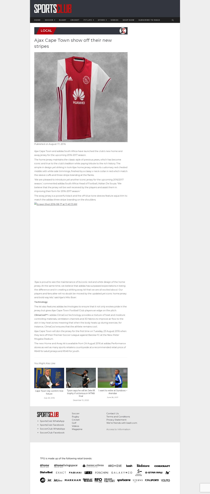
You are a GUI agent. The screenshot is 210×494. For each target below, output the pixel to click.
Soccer (75, 413)
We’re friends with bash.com (121, 423)
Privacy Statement (116, 419)
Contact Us (112, 413)
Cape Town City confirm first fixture (49, 392)
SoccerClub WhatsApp (52, 428)
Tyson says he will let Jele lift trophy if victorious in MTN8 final (81, 393)
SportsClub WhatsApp (52, 421)
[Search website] (173, 20)
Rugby (75, 416)
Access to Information (118, 429)
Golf (74, 423)
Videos (75, 426)
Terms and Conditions (118, 416)
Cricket (76, 419)
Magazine (77, 429)
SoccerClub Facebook (52, 432)
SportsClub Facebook (52, 425)
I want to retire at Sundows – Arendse (112, 392)
